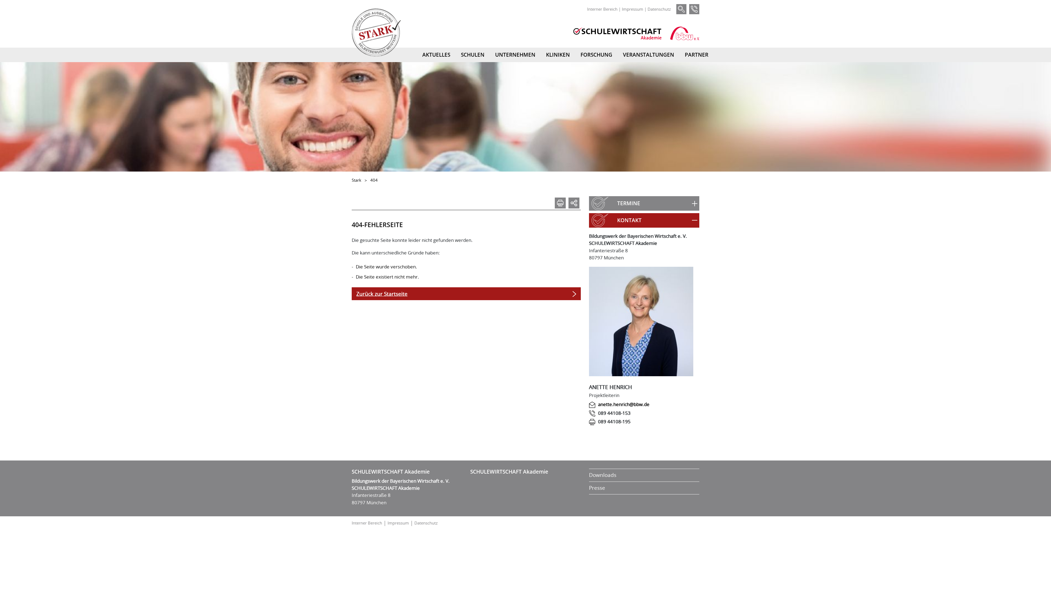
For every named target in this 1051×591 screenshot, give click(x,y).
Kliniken (558, 54)
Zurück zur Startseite (382, 293)
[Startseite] (376, 32)
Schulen (472, 54)
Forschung (596, 54)
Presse (597, 487)
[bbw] (684, 33)
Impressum (632, 9)
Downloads (602, 475)
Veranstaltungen (648, 54)
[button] (644, 203)
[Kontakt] (694, 9)
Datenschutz (659, 9)
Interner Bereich (602, 9)
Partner (696, 54)
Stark (356, 180)
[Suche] (681, 9)
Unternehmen (515, 54)
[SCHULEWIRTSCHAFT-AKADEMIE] (617, 33)
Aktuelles (436, 54)
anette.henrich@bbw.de (623, 404)
